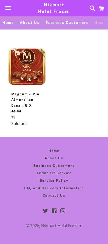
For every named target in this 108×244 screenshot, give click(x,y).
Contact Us (54, 195)
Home (8, 22)
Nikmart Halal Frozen (54, 8)
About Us (29, 22)
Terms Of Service (54, 172)
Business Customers (66, 22)
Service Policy (54, 180)
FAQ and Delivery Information (54, 188)
